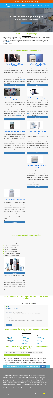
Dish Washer (37, 377)
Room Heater (31, 377)
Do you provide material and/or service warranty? (31, 352)
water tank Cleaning (26, 380)
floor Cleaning (14, 382)
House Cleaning (13, 380)
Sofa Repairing (46, 379)
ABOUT (18, 5)
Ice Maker (20, 377)
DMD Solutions (46, 393)
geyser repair (11, 377)
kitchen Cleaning (34, 380)
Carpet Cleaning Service (8, 387)
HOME (13, 5)
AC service (5, 375)
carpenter (34, 379)
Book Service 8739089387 (22, 2)
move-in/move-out (21, 382)
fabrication (44, 382)
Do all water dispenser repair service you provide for (16, 355)
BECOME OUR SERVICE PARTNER (35, 5)
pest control (27, 382)
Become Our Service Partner (18, 387)
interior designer (6, 385)
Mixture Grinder (25, 377)
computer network (14, 385)
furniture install (39, 379)
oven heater (5, 377)
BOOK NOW (14, 85)
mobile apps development (23, 385)
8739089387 (7, 41)
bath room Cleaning (7, 382)
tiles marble (39, 382)
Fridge (16, 375)
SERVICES (24, 5)
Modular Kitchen (42, 384)
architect (5, 384)
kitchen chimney (34, 382)
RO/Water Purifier (34, 375)
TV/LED (15, 377)
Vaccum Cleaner (42, 375)
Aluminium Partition (11, 384)
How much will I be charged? (11, 352)
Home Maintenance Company (21, 394)
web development (39, 385)
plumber (30, 379)
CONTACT (46, 5)
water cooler (11, 379)
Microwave (28, 375)
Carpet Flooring (36, 384)
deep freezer (42, 377)
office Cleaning (40, 380)
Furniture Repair (6, 380)
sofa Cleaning (19, 380)
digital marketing (32, 385)
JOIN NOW (43, 366)
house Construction (28, 384)
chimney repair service (18, 379)
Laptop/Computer (21, 375)
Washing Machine (11, 375)
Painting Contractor (20, 384)
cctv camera (5, 379)
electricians (25, 379)
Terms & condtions (28, 387)
